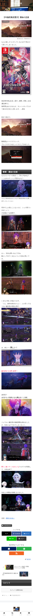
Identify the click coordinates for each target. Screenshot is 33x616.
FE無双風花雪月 (7, 525)
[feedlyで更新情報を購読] (24, 549)
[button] (21, 539)
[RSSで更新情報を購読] (16, 553)
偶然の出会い (10, 518)
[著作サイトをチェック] (8, 549)
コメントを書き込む (16, 590)
